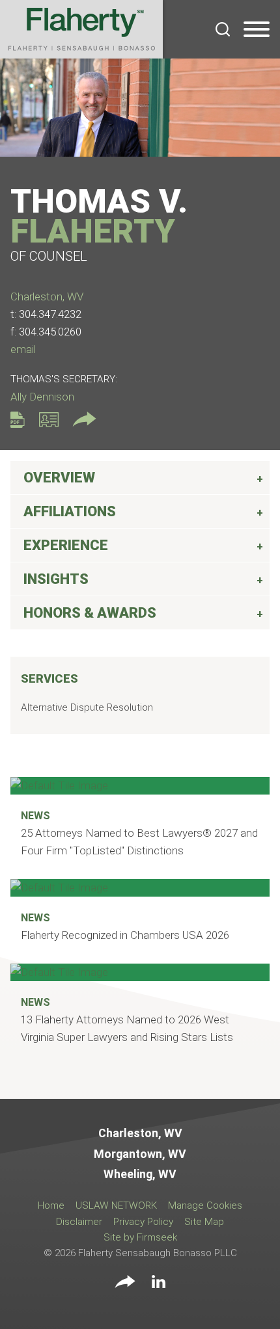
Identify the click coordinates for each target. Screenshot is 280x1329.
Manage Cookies (205, 1205)
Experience (65, 545)
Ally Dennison (42, 396)
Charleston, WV (46, 296)
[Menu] (256, 30)
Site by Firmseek (140, 1237)
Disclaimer (79, 1222)
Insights (56, 579)
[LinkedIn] (158, 1283)
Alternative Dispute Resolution (87, 707)
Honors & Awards (89, 613)
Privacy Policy (143, 1222)
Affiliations (69, 511)
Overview (59, 477)
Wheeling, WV (140, 1174)
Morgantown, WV (140, 1154)
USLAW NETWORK (116, 1205)
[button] (125, 1282)
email (23, 349)
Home (51, 1205)
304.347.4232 (50, 314)
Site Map (204, 1222)
